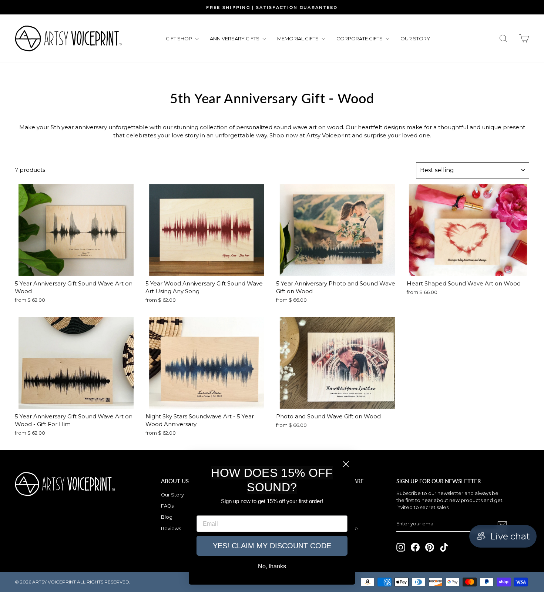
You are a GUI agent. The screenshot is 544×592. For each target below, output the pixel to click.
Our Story (172, 495)
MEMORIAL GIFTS (298, 38)
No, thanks (272, 566)
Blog (166, 517)
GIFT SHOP (179, 38)
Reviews (171, 528)
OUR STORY (415, 38)
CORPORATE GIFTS (360, 38)
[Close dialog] (345, 464)
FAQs (167, 506)
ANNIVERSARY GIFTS (235, 38)
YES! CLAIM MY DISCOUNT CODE (272, 546)
